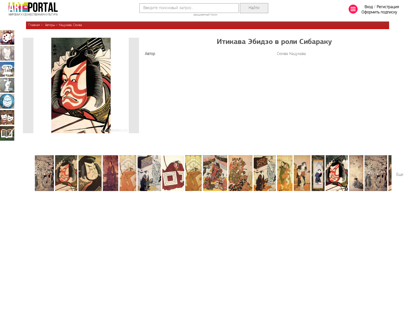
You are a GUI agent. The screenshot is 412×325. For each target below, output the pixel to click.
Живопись (7, 37)
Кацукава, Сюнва (70, 25)
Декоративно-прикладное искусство (7, 101)
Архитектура (7, 69)
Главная (34, 25)
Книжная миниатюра (7, 133)
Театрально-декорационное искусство (7, 117)
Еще (399, 175)
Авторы (50, 25)
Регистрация (388, 7)
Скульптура (7, 85)
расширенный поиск (205, 14)
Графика (7, 53)
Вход (369, 7)
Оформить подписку (379, 12)
